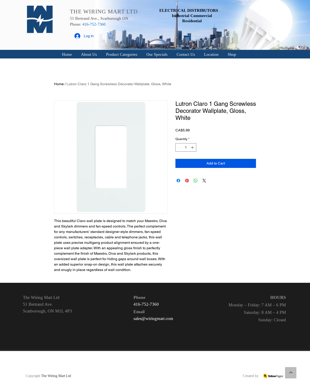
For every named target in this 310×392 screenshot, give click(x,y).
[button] (111, 36)
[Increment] (193, 147)
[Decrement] (179, 147)
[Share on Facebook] (178, 180)
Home (59, 84)
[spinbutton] (186, 147)
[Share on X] (204, 180)
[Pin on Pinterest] (187, 180)
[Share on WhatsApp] (195, 180)
